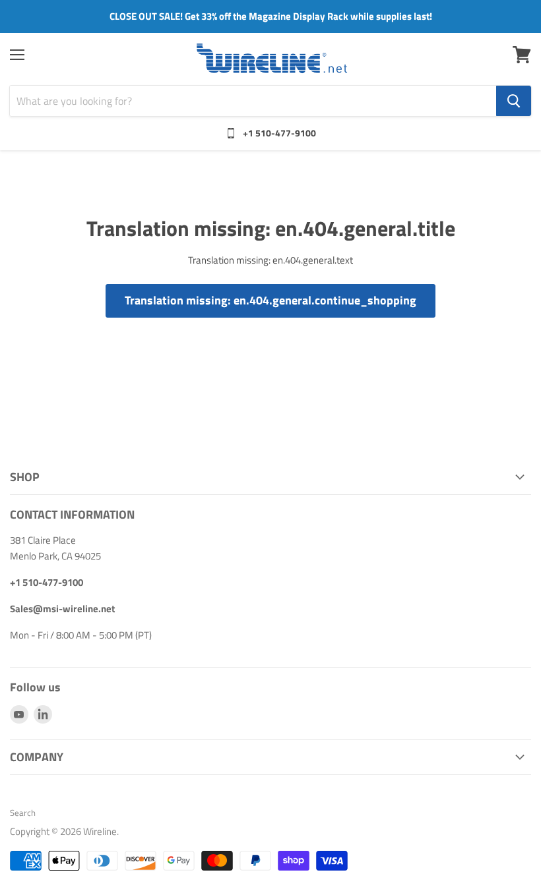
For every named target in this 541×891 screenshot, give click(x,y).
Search (23, 812)
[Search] (513, 101)
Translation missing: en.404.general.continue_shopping (270, 300)
